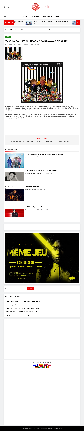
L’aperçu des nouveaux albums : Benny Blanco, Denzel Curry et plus (24, 301)
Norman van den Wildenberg (14, 44)
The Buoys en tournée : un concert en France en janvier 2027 (43, 22)
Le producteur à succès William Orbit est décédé (41, 170)
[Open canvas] (5, 17)
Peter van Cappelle (31, 189)
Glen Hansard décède (32, 186)
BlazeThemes (58, 428)
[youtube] (9, 7)
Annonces (58, 16)
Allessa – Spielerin (11, 305)
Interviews (35, 16)
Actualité (26, 16)
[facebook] (4, 7)
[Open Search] (79, 16)
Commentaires (46, 16)
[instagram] (6, 7)
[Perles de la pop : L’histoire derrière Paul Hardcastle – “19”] (66, 24)
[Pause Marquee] (78, 22)
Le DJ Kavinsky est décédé (33, 207)
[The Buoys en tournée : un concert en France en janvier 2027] (20, 24)
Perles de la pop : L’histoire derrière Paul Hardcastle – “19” (22, 311)
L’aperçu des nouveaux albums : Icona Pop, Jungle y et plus (22, 315)
